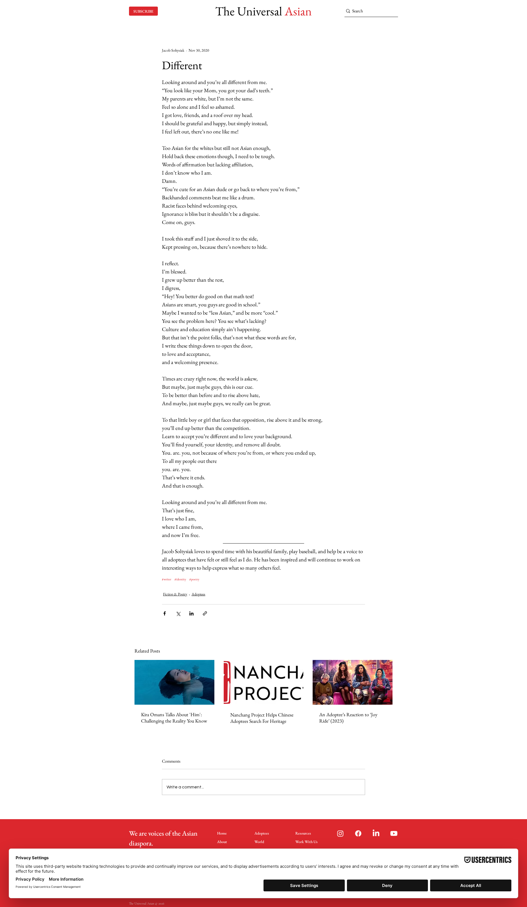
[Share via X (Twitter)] (178, 613)
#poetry (194, 579)
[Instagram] (340, 833)
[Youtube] (394, 833)
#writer (166, 579)
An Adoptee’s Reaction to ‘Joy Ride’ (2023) (348, 717)
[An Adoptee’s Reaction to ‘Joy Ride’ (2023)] (353, 682)
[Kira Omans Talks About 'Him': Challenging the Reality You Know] (174, 682)
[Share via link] (205, 613)
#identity (180, 579)
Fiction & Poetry (175, 594)
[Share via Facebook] (164, 613)
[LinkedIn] (376, 833)
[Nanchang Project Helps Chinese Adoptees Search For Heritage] (264, 682)
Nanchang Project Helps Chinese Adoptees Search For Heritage (261, 718)
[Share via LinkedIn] (191, 613)
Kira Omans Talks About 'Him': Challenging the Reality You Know (174, 717)
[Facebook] (358, 833)
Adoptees (198, 594)
